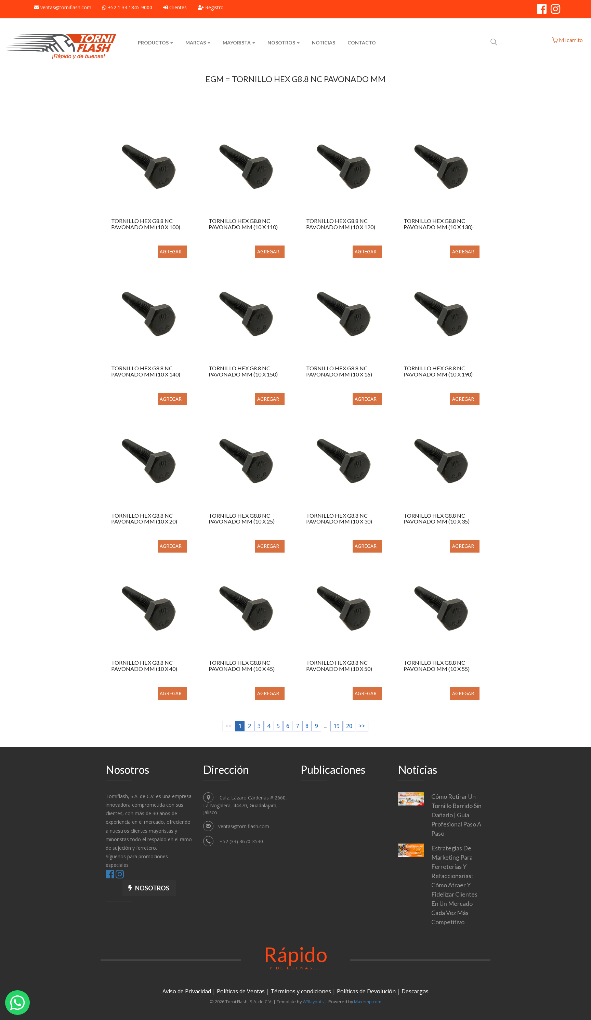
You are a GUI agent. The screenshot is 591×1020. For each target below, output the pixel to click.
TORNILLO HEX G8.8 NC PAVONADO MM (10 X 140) (145, 371)
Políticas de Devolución (366, 991)
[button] (149, 888)
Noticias (323, 42)
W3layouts (313, 1001)
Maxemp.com (367, 1001)
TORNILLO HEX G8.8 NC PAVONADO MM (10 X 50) (339, 666)
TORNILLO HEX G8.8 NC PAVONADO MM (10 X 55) (437, 666)
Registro (214, 7)
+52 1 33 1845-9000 (129, 7)
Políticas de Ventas (241, 991)
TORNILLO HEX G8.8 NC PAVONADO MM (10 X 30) (339, 519)
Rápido (295, 956)
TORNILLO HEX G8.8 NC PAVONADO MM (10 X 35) (437, 519)
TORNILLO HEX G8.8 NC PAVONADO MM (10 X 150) (243, 371)
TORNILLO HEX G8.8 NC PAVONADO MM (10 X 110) (243, 224)
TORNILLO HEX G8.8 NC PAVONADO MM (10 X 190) (438, 371)
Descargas (415, 991)
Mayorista (237, 42)
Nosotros (281, 42)
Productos (154, 42)
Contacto (361, 42)
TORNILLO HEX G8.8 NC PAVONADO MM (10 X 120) (340, 224)
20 (349, 726)
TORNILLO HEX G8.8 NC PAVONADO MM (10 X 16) (339, 371)
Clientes (177, 7)
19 (336, 726)
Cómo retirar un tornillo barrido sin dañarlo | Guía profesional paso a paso (456, 815)
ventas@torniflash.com (65, 7)
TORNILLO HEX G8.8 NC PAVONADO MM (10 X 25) (242, 519)
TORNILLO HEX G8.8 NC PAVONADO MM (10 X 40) (144, 666)
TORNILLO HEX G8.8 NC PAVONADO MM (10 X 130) (438, 224)
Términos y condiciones (301, 991)
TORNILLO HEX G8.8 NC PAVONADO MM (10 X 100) (145, 224)
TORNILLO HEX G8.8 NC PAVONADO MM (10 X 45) (242, 666)
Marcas (196, 42)
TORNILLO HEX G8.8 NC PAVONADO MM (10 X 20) (144, 519)
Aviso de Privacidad (186, 991)
